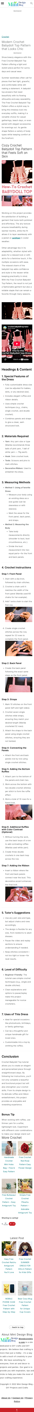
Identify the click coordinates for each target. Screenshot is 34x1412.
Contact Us (17, 1398)
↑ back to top (17, 1327)
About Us (5, 1398)
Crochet (5, 37)
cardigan (16, 238)
